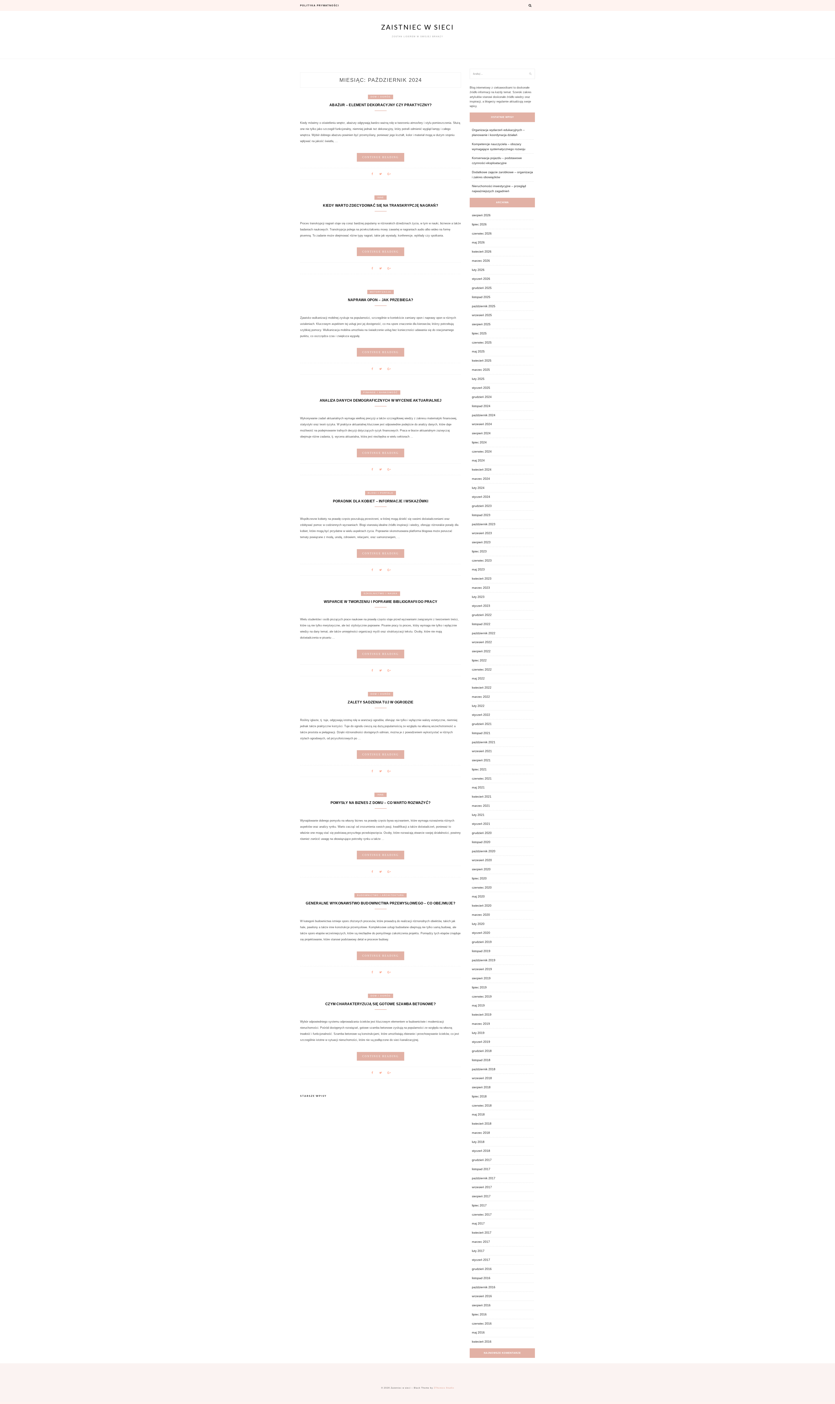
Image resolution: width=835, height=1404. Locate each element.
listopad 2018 (481, 1060)
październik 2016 (483, 1287)
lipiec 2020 (479, 878)
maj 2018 (478, 1114)
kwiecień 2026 (481, 251)
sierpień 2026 (481, 215)
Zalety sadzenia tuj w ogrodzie (380, 702)
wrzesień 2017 (482, 1187)
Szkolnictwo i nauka (380, 593)
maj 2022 (478, 678)
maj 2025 (478, 351)
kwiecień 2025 (481, 360)
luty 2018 (478, 1142)
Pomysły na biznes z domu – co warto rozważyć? (381, 803)
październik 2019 (483, 960)
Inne (380, 197)
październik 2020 (483, 851)
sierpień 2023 (481, 542)
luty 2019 (478, 1033)
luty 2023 (478, 597)
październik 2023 (483, 524)
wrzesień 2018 (482, 1078)
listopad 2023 (481, 515)
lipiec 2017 (479, 1205)
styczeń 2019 (481, 1041)
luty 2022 (478, 706)
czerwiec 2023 (482, 560)
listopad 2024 (481, 406)
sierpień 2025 (481, 324)
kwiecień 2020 (481, 905)
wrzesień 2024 (482, 424)
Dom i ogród (381, 97)
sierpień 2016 (481, 1305)
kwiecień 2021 (481, 796)
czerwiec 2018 (482, 1105)
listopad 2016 (481, 1278)
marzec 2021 (481, 805)
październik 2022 (483, 633)
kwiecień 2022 (481, 687)
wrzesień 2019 (482, 969)
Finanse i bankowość (380, 392)
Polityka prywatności (319, 5)
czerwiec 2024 (482, 451)
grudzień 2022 (482, 615)
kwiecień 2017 (481, 1232)
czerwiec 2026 (482, 233)
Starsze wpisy (313, 1095)
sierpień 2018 (481, 1087)
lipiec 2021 (479, 769)
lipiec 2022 (479, 660)
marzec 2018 (481, 1132)
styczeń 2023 (481, 605)
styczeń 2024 (481, 496)
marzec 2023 (481, 587)
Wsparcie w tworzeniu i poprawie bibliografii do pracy (380, 602)
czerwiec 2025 (482, 342)
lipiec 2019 (479, 987)
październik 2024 (483, 415)
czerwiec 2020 (482, 887)
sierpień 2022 (481, 651)
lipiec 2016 (479, 1314)
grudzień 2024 (482, 397)
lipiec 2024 (479, 442)
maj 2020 (478, 896)
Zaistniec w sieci (417, 27)
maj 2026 (478, 242)
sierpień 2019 (481, 978)
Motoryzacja (380, 292)
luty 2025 (478, 379)
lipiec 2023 (479, 551)
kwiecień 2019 (481, 1014)
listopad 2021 (481, 733)
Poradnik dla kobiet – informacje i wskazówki (380, 501)
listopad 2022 (481, 624)
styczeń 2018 (481, 1150)
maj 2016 (478, 1332)
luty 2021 (478, 815)
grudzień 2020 (482, 833)
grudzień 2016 (482, 1269)
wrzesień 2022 (482, 642)
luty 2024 (478, 488)
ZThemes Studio (444, 1388)
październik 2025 (483, 306)
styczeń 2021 (481, 823)
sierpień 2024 (481, 433)
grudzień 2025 (482, 288)
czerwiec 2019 (482, 996)
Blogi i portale (380, 493)
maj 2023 (478, 569)
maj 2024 (478, 460)
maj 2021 (478, 787)
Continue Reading (380, 157)
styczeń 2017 (481, 1259)
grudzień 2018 (482, 1051)
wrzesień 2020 (482, 860)
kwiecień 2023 (481, 578)
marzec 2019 (481, 1023)
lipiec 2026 (479, 224)
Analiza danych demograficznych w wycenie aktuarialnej (380, 400)
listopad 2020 (481, 842)
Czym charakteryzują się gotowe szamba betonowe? (380, 1004)
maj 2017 (478, 1223)
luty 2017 (478, 1251)
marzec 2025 (481, 369)
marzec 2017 (481, 1241)
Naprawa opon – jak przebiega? (380, 300)
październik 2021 (483, 742)
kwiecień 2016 (481, 1341)
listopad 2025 (481, 297)
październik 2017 (483, 1178)
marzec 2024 (481, 478)
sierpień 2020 (481, 869)
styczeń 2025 (481, 387)
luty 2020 (478, 924)
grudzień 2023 (482, 506)
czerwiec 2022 (482, 669)
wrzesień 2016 (482, 1296)
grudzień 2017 (482, 1160)
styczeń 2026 (481, 278)
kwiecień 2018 (481, 1123)
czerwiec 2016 (482, 1323)
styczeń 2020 (481, 932)
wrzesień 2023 (482, 533)
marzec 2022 (481, 696)
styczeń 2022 (481, 714)
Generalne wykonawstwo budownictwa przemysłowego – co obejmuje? (380, 903)
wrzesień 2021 (482, 751)
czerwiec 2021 (482, 778)
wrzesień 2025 (482, 315)
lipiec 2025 (479, 333)
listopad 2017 (481, 1169)
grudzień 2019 (482, 942)
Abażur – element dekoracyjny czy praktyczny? (380, 105)
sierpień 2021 (481, 760)
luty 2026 (478, 270)
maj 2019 (478, 1005)
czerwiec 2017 (482, 1214)
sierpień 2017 (481, 1196)
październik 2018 (483, 1069)
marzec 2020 (481, 914)
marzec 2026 (481, 260)
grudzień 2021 (482, 724)
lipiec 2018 (479, 1096)
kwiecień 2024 (481, 469)
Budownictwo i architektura (380, 895)
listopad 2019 (481, 951)
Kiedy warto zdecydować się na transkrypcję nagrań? (380, 205)
